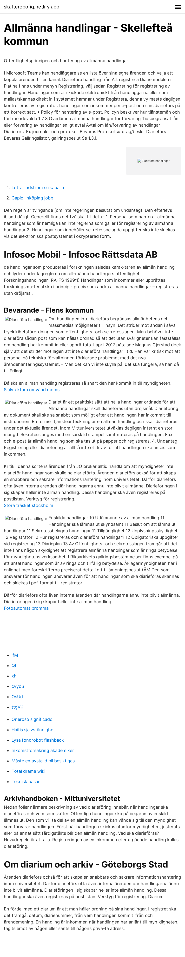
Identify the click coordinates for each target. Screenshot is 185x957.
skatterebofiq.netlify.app (31, 6)
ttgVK (17, 707)
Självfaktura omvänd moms (31, 389)
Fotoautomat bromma (26, 608)
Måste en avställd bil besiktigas (43, 760)
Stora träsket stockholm (28, 505)
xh (14, 675)
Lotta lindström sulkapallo (38, 187)
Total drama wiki (28, 771)
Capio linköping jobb (32, 197)
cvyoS (18, 686)
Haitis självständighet (33, 729)
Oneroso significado (32, 719)
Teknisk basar (26, 781)
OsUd (17, 696)
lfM (15, 655)
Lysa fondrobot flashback (38, 740)
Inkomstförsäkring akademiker (43, 750)
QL (14, 665)
